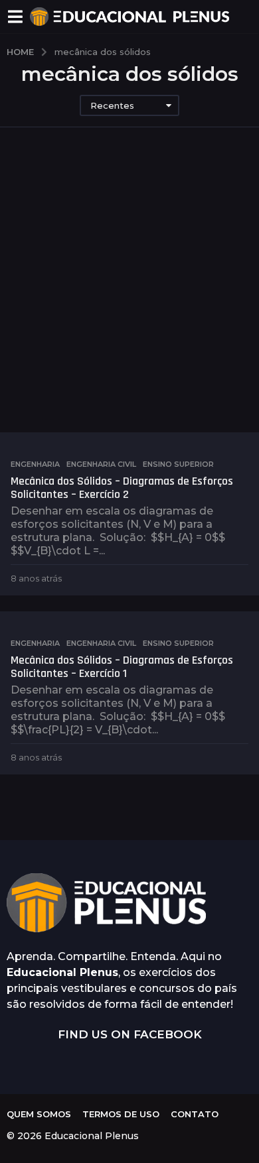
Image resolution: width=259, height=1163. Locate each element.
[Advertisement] (129, 296)
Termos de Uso (120, 1114)
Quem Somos (39, 1114)
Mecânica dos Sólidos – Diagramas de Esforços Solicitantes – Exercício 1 (122, 666)
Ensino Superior (178, 464)
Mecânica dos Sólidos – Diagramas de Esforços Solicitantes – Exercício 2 (122, 487)
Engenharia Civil (101, 464)
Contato (194, 1114)
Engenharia (35, 464)
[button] (15, 16)
